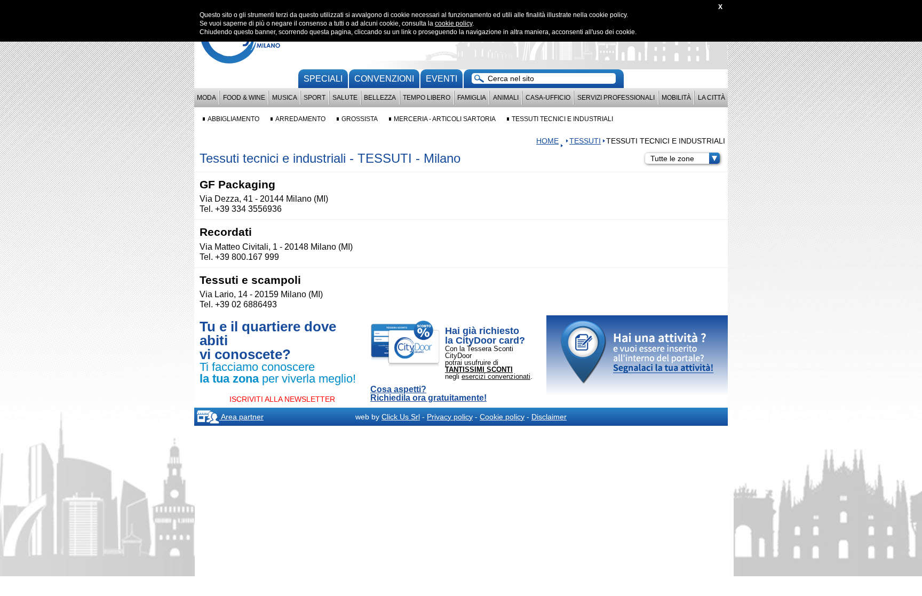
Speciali (323, 78)
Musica (284, 97)
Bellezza (380, 97)
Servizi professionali (616, 97)
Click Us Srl (400, 416)
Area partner (241, 416)
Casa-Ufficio (548, 97)
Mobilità (676, 97)
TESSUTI (585, 141)
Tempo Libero (426, 97)
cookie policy (453, 23)
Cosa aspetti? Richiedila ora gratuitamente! (428, 393)
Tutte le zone (672, 158)
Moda (206, 97)
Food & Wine (244, 97)
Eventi (441, 78)
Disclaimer (549, 416)
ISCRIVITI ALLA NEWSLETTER (282, 399)
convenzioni (384, 78)
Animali (506, 97)
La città (711, 97)
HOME (547, 141)
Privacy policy (450, 416)
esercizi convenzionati (496, 376)
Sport (314, 97)
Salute (344, 97)
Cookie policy (502, 416)
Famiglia (471, 97)
